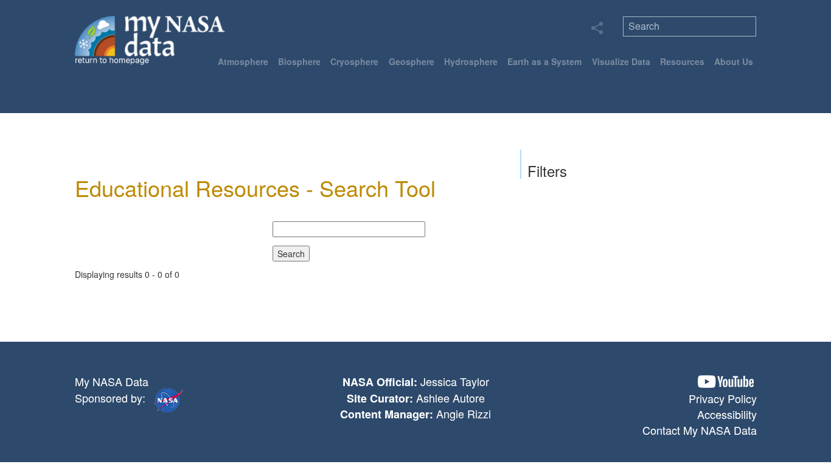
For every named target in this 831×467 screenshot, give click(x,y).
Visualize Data (621, 61)
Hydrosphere (471, 61)
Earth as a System (544, 61)
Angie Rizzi (463, 413)
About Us (733, 61)
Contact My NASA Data (699, 430)
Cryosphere (354, 61)
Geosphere (411, 61)
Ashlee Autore (450, 398)
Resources (682, 61)
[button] (726, 381)
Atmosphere (243, 61)
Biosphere (299, 61)
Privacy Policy (723, 398)
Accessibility (727, 414)
